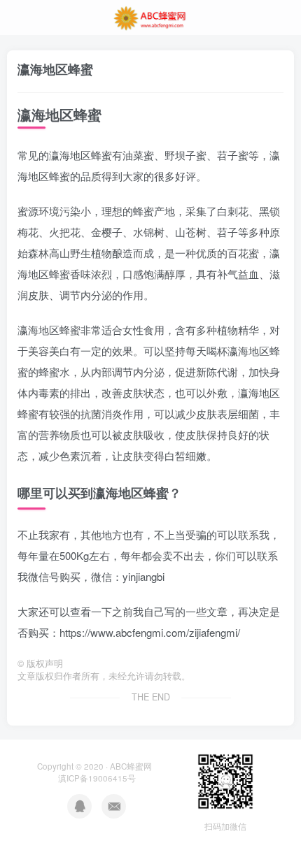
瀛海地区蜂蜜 (55, 69)
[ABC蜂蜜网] (150, 16)
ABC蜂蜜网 (131, 766)
